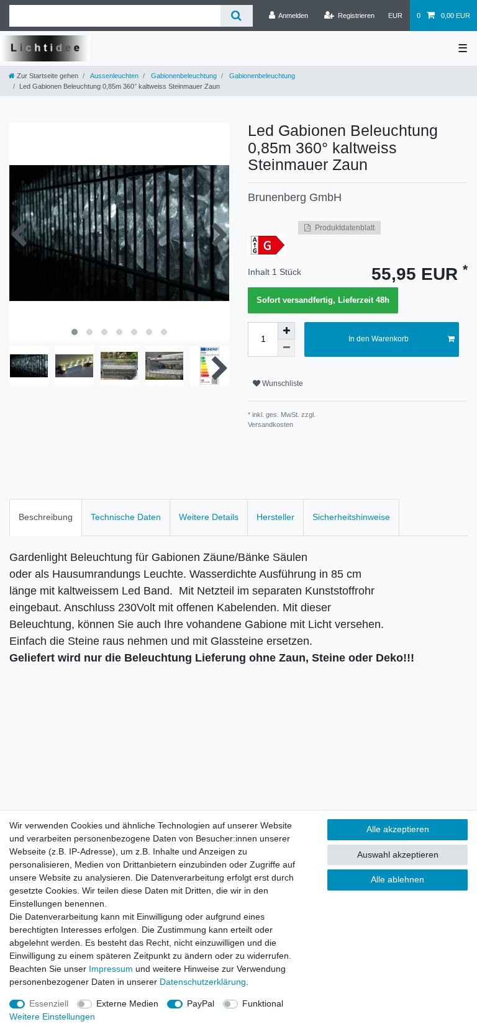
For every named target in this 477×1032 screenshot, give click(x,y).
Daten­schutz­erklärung (203, 982)
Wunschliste (281, 383)
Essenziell (48, 1003)
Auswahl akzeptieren (397, 854)
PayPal (200, 1003)
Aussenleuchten (114, 75)
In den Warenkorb (378, 338)
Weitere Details (208, 517)
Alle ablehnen (397, 879)
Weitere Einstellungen (52, 1016)
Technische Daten (126, 517)
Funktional (262, 1003)
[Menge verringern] (286, 348)
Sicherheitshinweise (351, 517)
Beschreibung (46, 517)
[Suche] (236, 16)
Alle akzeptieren (397, 829)
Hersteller (275, 517)
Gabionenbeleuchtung (183, 75)
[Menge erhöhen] (286, 330)
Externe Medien (127, 1003)
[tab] (45, 517)
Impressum (111, 969)
